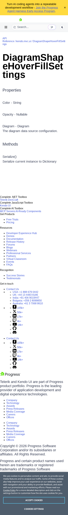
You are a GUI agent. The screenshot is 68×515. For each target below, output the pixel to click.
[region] (34, 493)
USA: (25, 292)
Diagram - (10, 126)
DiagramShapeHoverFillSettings (33, 66)
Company (11, 400)
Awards (10, 406)
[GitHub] (14, 329)
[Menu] (6, 27)
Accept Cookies (34, 500)
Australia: (28, 303)
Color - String (12, 102)
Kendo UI (5, 205)
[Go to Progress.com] (10, 375)
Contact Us (12, 289)
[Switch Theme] (62, 27)
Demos (10, 236)
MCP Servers (7, 211)
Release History (15, 241)
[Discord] (14, 333)
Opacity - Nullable (15, 114)
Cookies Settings (34, 509)
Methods (10, 144)
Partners (11, 256)
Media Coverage (15, 411)
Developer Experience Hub (21, 233)
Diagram (23, 126)
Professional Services (18, 253)
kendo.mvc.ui (23, 41)
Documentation (14, 239)
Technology (12, 403)
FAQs (9, 264)
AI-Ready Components (28, 211)
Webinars (11, 250)
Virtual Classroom (16, 259)
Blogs (9, 247)
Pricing (10, 222)
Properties (12, 90)
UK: (25, 294)
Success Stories (15, 275)
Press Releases (15, 408)
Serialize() (10, 156)
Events (10, 261)
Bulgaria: (27, 300)
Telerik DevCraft (9, 199)
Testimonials (13, 278)
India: (26, 297)
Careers (10, 414)
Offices (10, 417)
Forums (10, 244)
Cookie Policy (9, 490)
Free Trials (12, 219)
